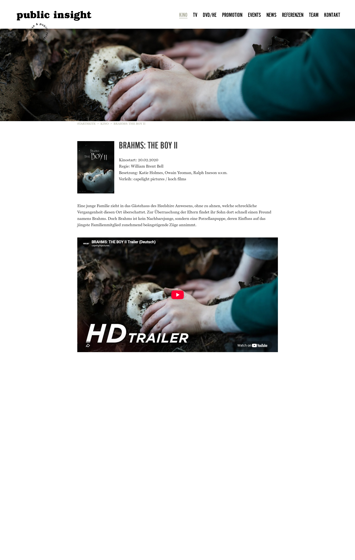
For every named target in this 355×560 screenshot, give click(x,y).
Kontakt (332, 15)
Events (254, 15)
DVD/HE (210, 15)
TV (195, 15)
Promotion (232, 15)
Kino (183, 15)
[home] (69, 13)
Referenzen (292, 15)
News (271, 15)
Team (314, 15)
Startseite (86, 123)
